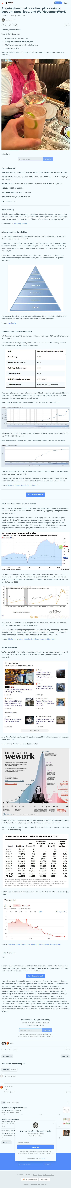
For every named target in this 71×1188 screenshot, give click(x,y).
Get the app (44, 1179)
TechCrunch (12, 944)
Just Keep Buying (20, 223)
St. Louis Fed (35, 485)
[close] (53, 1123)
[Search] (68, 1102)
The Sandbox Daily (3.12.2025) (11, 1110)
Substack (26, 1184)
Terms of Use (44, 1151)
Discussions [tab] (15, 1102)
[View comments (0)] (22, 1115)
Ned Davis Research (38, 639)
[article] (35, 1111)
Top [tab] (4, 1102)
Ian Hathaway (55, 944)
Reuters (34, 944)
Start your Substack (30, 1179)
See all (5, 1142)
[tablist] (9, 1070)
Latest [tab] (8, 1102)
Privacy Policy (49, 1153)
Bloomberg (51, 639)
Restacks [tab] (13, 1069)
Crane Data (25, 485)
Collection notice (48, 1175)
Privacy (35, 1175)
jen (5, 1087)
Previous (9, 1056)
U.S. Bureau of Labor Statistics (19, 639)
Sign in (66, 3)
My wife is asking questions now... (14, 1108)
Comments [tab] (6, 1069)
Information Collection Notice (35, 1153)
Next (63, 1056)
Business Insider (14, 485)
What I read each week (10, 1119)
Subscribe (58, 3)
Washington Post (23, 944)
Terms (40, 1175)
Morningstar (12, 323)
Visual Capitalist (43, 944)
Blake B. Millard (10, 19)
